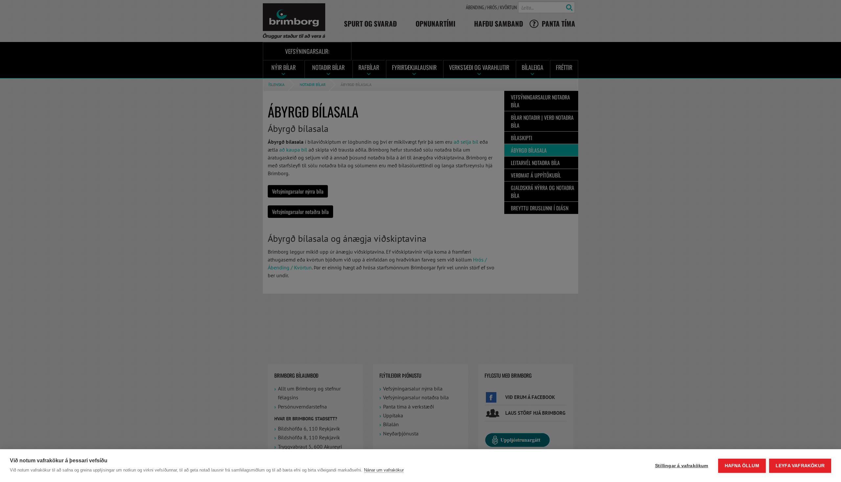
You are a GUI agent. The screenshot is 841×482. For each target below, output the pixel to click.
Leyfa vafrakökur (800, 465)
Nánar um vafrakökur (384, 470)
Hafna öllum (742, 465)
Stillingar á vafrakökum (681, 465)
